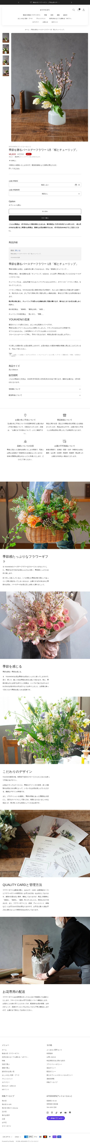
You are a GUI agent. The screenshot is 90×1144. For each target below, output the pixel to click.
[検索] (74, 10)
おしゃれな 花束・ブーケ (25, 18)
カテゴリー (35, 22)
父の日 (4, 1111)
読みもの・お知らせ (9, 1086)
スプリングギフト (31, 355)
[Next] (71, 2)
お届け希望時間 (14, 190)
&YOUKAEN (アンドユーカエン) (20, 146)
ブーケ (58, 355)
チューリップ (43, 355)
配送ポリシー (51, 1071)
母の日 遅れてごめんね (10, 1108)
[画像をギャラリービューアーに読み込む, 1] (6, 38)
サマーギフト (6, 1126)
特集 (45, 15)
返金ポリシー (51, 1068)
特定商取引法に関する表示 (56, 1061)
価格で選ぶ (6, 1068)
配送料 (17, 157)
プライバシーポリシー (54, 1064)
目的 (52, 15)
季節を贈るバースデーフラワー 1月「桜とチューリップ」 (26, 254)
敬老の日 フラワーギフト (10, 1053)
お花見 (21, 355)
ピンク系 (51, 355)
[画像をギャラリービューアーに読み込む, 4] (6, 71)
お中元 (4, 1122)
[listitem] (45, 2)
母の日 (4, 1101)
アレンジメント (41, 18)
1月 (10, 355)
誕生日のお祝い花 (8, 1071)
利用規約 (50, 1053)
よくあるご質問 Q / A (54, 1050)
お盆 (3, 1119)
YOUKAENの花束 (15, 257)
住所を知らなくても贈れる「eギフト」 (60, 18)
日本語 (17, 1137)
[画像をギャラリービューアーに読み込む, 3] (6, 60)
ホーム (27, 29)
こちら (17, 168)
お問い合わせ (51, 1057)
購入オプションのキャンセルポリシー (60, 1075)
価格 (58, 15)
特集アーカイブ (52, 1082)
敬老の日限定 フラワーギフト (31, 15)
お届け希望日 (13, 181)
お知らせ (45, 22)
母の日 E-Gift (6, 1104)
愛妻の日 (65, 355)
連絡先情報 (50, 1079)
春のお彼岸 (6, 1115)
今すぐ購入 (45, 218)
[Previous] (18, 2)
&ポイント (55, 22)
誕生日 (65, 15)
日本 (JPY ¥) (6, 1137)
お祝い (15, 355)
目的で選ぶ (6, 1064)
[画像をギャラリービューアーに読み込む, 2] (6, 49)
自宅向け (77, 355)
